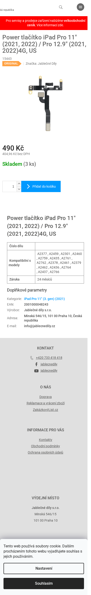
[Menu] (80, 7)
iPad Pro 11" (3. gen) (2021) (44, 299)
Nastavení (43, 568)
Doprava (45, 397)
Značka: (41, 63)
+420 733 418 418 (49, 358)
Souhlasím (44, 583)
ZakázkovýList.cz (45, 410)
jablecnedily (49, 364)
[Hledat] (60, 7)
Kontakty (45, 440)
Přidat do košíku (44, 186)
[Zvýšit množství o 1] (19, 183)
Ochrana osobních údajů (45, 452)
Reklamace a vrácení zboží (46, 403)
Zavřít (27, 207)
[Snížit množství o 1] (19, 189)
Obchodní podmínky (45, 446)
